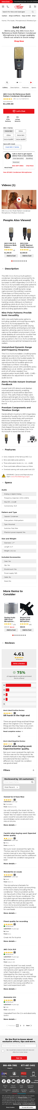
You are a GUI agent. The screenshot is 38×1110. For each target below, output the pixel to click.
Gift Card (4, 1076)
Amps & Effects (14, 16)
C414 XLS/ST (8, 139)
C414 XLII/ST (21, 139)
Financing (23, 1076)
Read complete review (12, 731)
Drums (34, 16)
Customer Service (14, 1076)
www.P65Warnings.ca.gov (20, 477)
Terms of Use (17, 1104)
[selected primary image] (19, 62)
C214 (21, 131)
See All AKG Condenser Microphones (17, 172)
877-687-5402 (28, 1065)
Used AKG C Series (12, 147)
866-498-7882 (10, 1065)
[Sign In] (30, 6)
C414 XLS (20, 135)
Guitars (4, 16)
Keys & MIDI (26, 16)
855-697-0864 (18, 166)
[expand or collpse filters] (33, 770)
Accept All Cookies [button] (27, 1107)
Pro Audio (10, 21)
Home (4, 21)
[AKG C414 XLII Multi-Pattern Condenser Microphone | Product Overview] (19, 199)
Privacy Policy (22, 1097)
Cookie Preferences (28, 1104)
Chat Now (30, 166)
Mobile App (33, 1076)
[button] (19, 269)
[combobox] (11, 787)
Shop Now (19, 41)
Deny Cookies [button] (10, 1107)
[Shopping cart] (35, 6)
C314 (9, 135)
